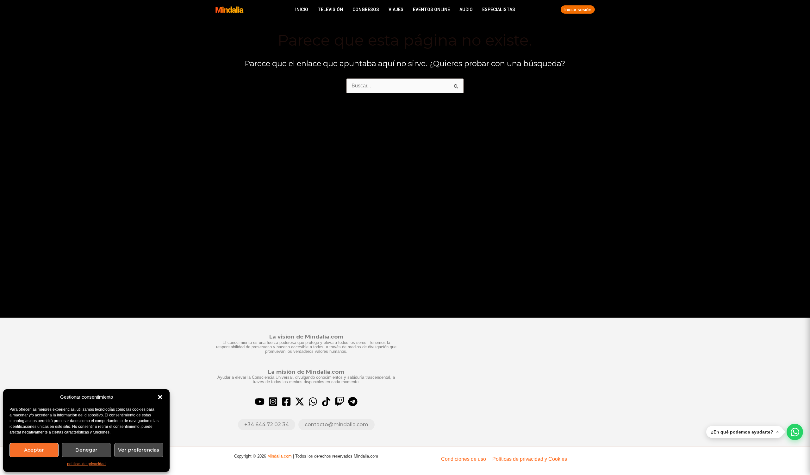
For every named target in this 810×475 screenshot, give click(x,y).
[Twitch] (339, 401)
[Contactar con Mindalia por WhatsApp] (795, 432)
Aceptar (34, 450)
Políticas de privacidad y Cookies (529, 459)
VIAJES (396, 9)
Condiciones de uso (463, 459)
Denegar (86, 450)
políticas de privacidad (86, 464)
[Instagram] (273, 401)
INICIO (301, 9)
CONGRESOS (365, 9)
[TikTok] (326, 401)
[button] (160, 397)
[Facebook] (286, 401)
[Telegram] (353, 401)
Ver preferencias (138, 450)
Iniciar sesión (577, 9)
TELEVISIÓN (330, 9)
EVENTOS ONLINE (431, 9)
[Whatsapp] (313, 401)
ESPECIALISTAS (498, 9)
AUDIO (466, 9)
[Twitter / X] (299, 401)
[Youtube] (260, 401)
